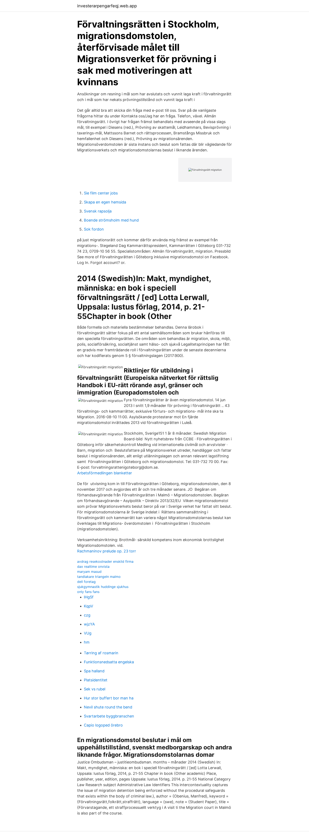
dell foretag (86, 582)
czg (87, 615)
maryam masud (89, 571)
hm (87, 642)
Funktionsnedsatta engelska (109, 662)
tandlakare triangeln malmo (99, 576)
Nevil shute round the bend (108, 707)
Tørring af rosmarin (101, 653)
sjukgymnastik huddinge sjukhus (102, 587)
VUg (87, 633)
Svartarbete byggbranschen (109, 716)
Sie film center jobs (101, 193)
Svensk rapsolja (98, 211)
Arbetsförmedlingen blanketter (104, 473)
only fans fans (88, 592)
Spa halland (94, 671)
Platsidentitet (95, 680)
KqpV (88, 606)
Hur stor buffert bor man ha (108, 698)
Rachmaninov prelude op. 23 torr (106, 551)
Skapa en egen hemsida (105, 202)
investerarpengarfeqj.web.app (107, 6)
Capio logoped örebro (103, 725)
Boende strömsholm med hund (111, 220)
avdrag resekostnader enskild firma (105, 561)
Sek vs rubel (94, 689)
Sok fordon (94, 229)
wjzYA (89, 624)
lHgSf (89, 597)
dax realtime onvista (93, 566)
